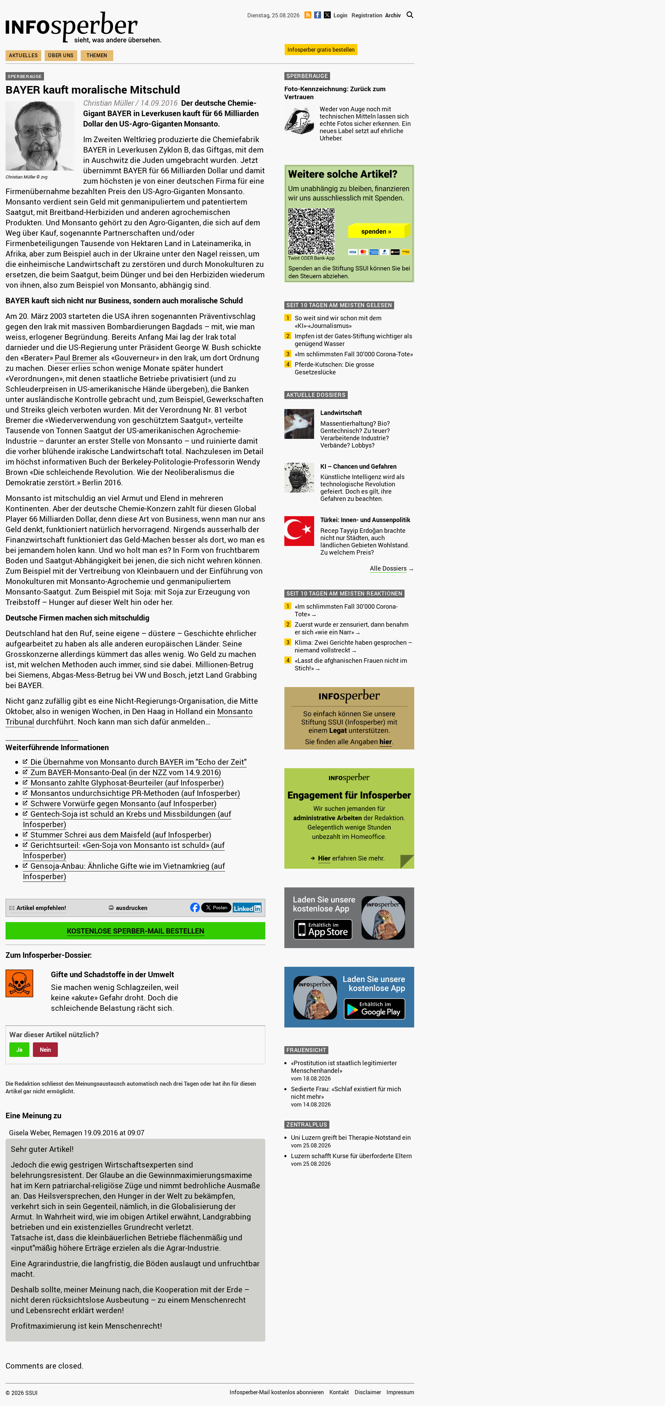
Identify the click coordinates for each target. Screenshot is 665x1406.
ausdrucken (132, 908)
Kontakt (339, 1392)
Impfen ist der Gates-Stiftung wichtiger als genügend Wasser (353, 340)
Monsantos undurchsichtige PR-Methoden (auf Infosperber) (135, 793)
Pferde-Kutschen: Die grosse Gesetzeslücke (334, 368)
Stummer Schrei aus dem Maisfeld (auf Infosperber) (120, 835)
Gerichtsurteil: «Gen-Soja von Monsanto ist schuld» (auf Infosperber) (124, 850)
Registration (367, 15)
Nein (45, 1049)
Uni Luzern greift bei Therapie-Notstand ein (351, 1137)
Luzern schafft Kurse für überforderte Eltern (351, 1156)
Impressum (400, 1392)
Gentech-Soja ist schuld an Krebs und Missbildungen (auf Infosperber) (127, 819)
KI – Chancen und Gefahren (358, 466)
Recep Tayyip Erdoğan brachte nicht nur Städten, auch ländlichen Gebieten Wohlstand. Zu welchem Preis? (364, 541)
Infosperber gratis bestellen (321, 49)
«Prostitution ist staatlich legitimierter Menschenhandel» (344, 1067)
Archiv (393, 15)
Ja (19, 1049)
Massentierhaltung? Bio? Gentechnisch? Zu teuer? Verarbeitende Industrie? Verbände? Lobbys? (355, 434)
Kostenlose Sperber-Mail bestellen (135, 931)
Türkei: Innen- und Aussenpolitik (365, 519)
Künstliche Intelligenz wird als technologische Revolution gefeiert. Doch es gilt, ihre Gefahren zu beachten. (362, 487)
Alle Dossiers (388, 568)
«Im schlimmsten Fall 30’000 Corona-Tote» (354, 354)
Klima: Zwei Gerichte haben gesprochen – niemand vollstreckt (353, 646)
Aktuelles (23, 55)
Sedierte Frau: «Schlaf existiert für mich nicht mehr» (346, 1093)
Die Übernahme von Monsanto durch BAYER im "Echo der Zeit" (138, 762)
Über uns (61, 55)
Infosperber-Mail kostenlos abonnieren (277, 1392)
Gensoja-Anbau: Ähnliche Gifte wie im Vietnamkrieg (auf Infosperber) (124, 871)
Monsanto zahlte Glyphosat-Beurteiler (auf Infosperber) (127, 783)
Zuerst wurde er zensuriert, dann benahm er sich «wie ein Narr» (352, 628)
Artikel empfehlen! (41, 908)
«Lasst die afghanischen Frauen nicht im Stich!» (351, 664)
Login (340, 15)
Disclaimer (368, 1392)
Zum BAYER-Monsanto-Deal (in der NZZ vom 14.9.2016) (125, 772)
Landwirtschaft (341, 412)
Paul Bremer (76, 358)
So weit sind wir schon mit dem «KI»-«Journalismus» (338, 322)
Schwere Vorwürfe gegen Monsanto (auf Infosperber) (123, 803)
